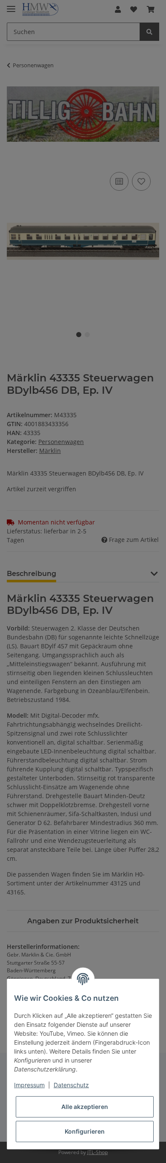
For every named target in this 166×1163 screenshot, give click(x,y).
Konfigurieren (85, 1131)
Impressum (29, 1085)
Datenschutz (71, 1085)
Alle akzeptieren (84, 1106)
